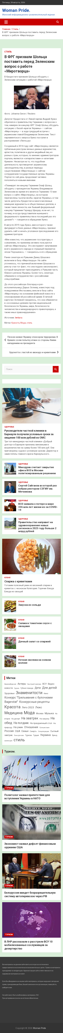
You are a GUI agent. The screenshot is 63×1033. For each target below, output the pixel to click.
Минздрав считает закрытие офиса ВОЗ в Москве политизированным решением (37, 470)
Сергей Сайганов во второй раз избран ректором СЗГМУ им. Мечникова (37, 488)
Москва (39, 713)
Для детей (49, 688)
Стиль (8, 52)
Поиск (56, 369)
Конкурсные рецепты (34, 702)
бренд (54, 735)
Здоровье (9, 427)
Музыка (49, 713)
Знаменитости (29, 692)
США (17, 731)
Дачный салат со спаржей (34, 641)
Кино (46, 693)
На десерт (15, 719)
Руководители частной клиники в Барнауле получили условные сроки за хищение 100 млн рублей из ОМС (28, 434)
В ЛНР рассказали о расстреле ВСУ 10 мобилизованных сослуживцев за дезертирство (28, 945)
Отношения (31, 727)
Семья (24, 731)
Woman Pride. (16, 10)
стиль (29, 323)
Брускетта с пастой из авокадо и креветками (33, 352)
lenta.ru (18, 317)
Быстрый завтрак (34, 684)
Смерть (33, 731)
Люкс (38, 707)
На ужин (18, 727)
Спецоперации (43, 731)
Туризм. (9, 751)
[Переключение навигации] (6, 22)
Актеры (22, 683)
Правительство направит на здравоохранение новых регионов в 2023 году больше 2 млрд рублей (37, 527)
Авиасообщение (10, 684)
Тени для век (19, 735)
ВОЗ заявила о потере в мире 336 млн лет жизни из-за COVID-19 (38, 506)
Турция (36, 735)
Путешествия (44, 728)
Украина (45, 735)
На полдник (21, 723)
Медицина (13, 713)
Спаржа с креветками (18, 581)
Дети (38, 687)
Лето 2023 (28, 707)
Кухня (7, 578)
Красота (15, 323)
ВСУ (44, 684)
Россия (9, 731)
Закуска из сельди (29, 604)
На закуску (44, 719)
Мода (23, 323)
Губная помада (27, 688)
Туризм (28, 735)
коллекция (8, 741)
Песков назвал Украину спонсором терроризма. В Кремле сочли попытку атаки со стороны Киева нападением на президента (32, 340)
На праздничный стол (41, 723)
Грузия (16, 688)
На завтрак (29, 718)
